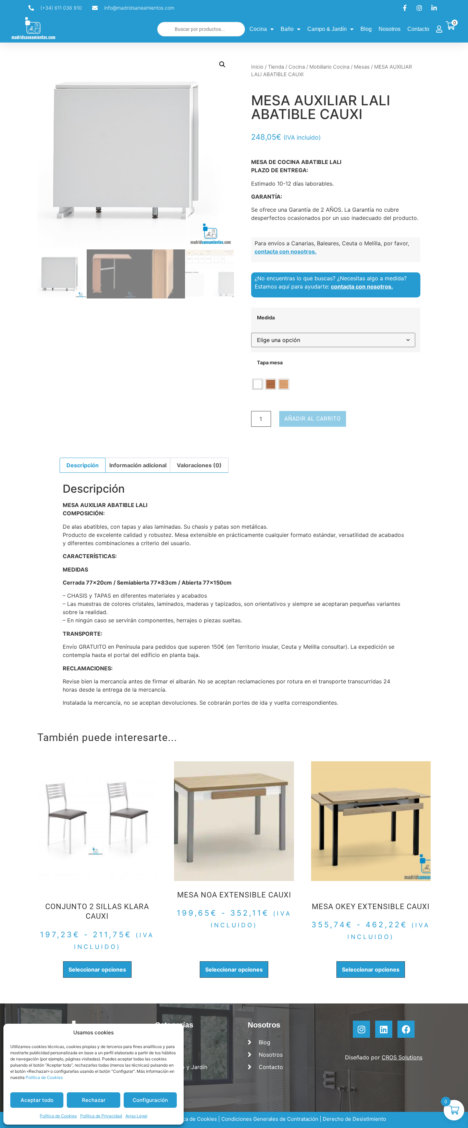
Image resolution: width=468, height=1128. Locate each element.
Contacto (418, 29)
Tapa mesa (270, 362)
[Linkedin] (383, 1029)
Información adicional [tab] (138, 465)
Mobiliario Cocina (329, 67)
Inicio (257, 67)
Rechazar (94, 1100)
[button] (222, 64)
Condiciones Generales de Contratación (269, 1119)
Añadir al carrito (312, 418)
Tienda (276, 67)
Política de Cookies (44, 1077)
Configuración (150, 1100)
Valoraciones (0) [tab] (199, 465)
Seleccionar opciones (97, 969)
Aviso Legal (136, 1115)
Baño (287, 29)
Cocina (258, 29)
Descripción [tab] (82, 465)
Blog (366, 29)
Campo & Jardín (327, 29)
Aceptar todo (37, 1100)
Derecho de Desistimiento (354, 1119)
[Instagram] (361, 1029)
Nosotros (390, 29)
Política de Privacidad (101, 1115)
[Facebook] (406, 1029)
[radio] (258, 384)
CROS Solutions (402, 1057)
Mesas (362, 67)
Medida (266, 317)
